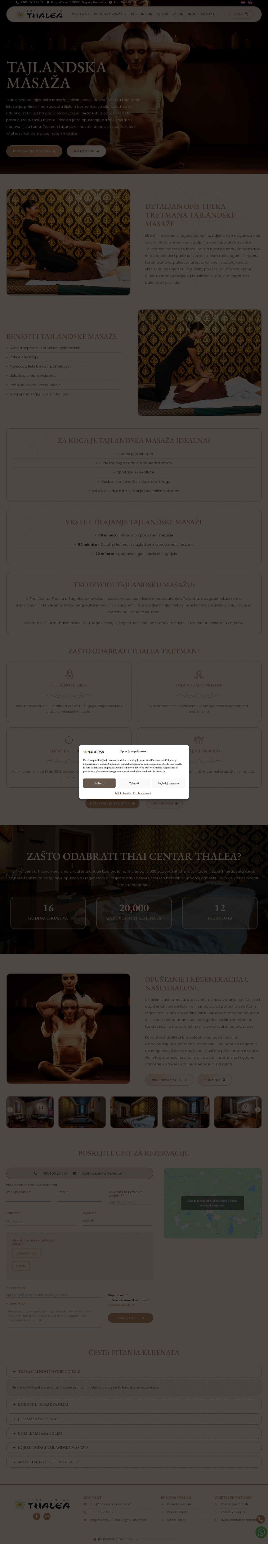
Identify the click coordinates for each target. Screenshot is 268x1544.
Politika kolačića (123, 793)
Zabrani (134, 783)
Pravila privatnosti (142, 793)
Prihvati (99, 783)
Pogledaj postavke (168, 783)
